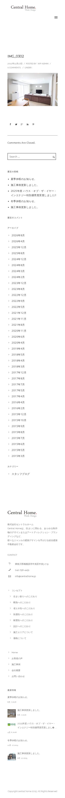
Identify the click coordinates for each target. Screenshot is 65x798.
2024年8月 (18, 265)
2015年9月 (18, 426)
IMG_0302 (16, 56)
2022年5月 (18, 306)
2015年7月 (18, 438)
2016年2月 (18, 408)
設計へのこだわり (22, 626)
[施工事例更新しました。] (12, 713)
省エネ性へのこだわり (24, 608)
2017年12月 (19, 372)
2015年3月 (18, 456)
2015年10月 (19, 420)
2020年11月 (19, 330)
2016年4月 (18, 402)
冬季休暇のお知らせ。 (24, 201)
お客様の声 (17, 658)
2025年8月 (18, 253)
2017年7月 (18, 384)
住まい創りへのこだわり (25, 596)
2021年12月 (19, 312)
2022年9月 (18, 301)
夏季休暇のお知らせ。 (24, 179)
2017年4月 (18, 396)
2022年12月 (19, 295)
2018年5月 (18, 354)
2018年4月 (18, 360)
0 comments (14, 67)
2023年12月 (19, 283)
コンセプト (17, 590)
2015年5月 (18, 450)
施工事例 (16, 664)
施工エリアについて (23, 632)
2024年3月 (18, 271)
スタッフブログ (21, 473)
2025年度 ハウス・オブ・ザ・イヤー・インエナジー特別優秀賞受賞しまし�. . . (37, 725)
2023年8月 (18, 289)
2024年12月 (19, 259)
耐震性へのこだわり (23, 620)
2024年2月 (18, 277)
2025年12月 (19, 247)
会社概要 (16, 670)
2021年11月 (19, 318)
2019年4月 (18, 348)
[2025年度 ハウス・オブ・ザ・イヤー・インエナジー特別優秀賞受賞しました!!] (12, 725)
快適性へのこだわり (23, 614)
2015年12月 (19, 414)
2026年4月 (18, 241)
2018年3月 (18, 366)
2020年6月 (18, 336)
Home (15, 652)
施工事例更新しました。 (25, 185)
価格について (19, 638)
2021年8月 (18, 324)
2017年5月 (18, 390)
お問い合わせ (18, 676)
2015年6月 (18, 444)
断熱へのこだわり (22, 602)
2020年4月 (18, 342)
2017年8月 (18, 378)
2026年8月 (18, 235)
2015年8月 (18, 432)
